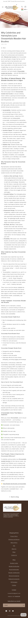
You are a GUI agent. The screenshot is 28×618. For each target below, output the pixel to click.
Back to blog (15, 497)
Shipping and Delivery (14, 539)
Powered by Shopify (17, 615)
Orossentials (12, 615)
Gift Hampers (14, 582)
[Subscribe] (23, 605)
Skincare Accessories (14, 575)
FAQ (14, 545)
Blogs (14, 552)
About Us (14, 549)
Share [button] (4, 48)
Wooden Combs (14, 563)
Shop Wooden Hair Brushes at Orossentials (14, 483)
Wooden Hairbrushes (14, 566)
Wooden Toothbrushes (14, 572)
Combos (14, 585)
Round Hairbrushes (14, 569)
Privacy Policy (14, 536)
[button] (2, 7)
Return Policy (14, 542)
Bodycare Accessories (14, 579)
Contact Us (14, 555)
